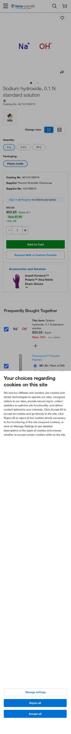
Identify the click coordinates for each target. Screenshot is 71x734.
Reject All (35, 703)
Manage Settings (35, 692)
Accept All (35, 714)
